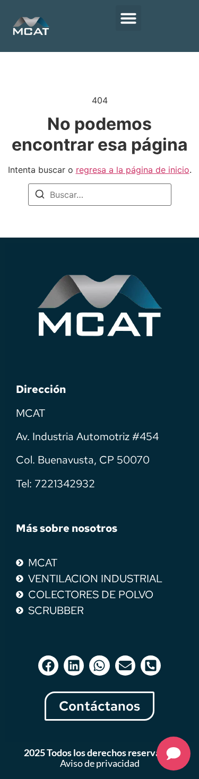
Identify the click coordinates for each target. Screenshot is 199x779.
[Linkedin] (74, 665)
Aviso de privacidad (100, 763)
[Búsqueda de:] (99, 194)
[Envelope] (125, 665)
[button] (128, 18)
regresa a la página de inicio (132, 169)
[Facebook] (48, 665)
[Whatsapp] (99, 665)
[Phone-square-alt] (151, 665)
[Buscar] (40, 196)
